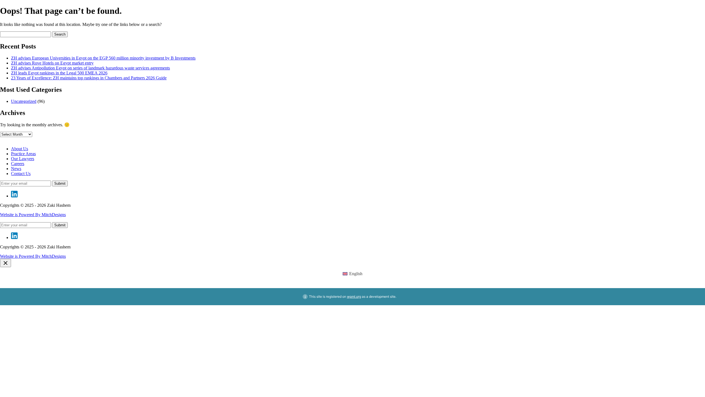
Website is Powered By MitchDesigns (33, 214)
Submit (60, 183)
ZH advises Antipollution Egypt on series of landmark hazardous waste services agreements (90, 68)
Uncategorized (23, 101)
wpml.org (354, 296)
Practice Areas (23, 153)
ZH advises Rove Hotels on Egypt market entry (52, 63)
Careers (17, 163)
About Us (19, 148)
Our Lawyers (22, 158)
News (16, 168)
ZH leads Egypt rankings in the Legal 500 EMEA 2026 (59, 73)
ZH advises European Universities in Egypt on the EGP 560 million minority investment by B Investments (103, 58)
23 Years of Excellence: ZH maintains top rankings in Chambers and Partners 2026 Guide (89, 78)
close (5, 263)
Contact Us (21, 173)
